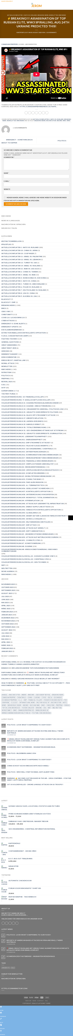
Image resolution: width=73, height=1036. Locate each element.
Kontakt (40, 1001)
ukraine (39, 708)
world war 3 (7, 710)
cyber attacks (7, 320)
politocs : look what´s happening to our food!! (29, 725)
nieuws (59, 120)
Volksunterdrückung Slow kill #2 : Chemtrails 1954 (25, 559)
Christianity (7, 314)
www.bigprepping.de (26, 710)
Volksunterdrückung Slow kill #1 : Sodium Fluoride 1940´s (28, 556)
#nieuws (31, 695)
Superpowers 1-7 (8, 391)
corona (37, 697)
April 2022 (5, 642)
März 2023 (5, 608)
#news (24, 695)
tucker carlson (28, 708)
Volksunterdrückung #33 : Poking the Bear (21, 479)
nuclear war (35, 705)
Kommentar (9, 157)
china (30, 697)
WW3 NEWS (62, 15)
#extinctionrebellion (11, 241)
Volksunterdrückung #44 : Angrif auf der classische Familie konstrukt (34, 516)
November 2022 (8, 621)
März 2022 (5, 645)
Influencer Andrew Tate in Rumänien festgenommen (35, 668)
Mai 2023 (5, 602)
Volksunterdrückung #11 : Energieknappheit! (22, 439)
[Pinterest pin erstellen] (36, 112)
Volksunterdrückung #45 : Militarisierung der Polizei (25, 522)
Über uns (28, 1001)
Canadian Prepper (9, 44)
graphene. (6, 702)
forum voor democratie (53, 700)
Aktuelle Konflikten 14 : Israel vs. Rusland (20, 266)
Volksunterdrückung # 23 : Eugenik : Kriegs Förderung (26, 406)
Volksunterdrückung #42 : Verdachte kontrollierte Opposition (31, 510)
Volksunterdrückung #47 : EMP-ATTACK (19, 525)
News (34, 1001)
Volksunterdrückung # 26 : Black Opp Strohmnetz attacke (28, 415)
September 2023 (8, 590)
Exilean (4, 678)
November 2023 (8, 584)
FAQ (46, 1001)
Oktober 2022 (7, 624)
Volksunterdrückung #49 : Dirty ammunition (22, 531)
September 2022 (8, 627)
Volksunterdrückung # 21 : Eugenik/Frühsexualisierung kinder (30, 403)
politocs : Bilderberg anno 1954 (21, 753)
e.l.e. (20, 700)
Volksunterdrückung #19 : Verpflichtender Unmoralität (27, 464)
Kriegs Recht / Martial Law (13, 360)
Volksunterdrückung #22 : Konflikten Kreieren (23, 473)
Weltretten (6, 568)
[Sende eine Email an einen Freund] (33, 112)
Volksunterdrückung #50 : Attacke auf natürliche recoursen (29, 537)
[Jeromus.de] (36, 6)
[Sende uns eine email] (13, 923)
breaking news (40, 120)
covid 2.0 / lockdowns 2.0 (12, 317)
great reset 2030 (8, 348)
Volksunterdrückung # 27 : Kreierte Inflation (22, 418)
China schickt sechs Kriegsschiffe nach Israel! (28, 766)
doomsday (58, 697)
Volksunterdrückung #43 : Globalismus (19, 513)
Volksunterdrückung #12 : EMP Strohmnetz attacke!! (26, 442)
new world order (14, 705)
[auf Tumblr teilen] (43, 112)
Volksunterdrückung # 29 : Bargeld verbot (21, 424)
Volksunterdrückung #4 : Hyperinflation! (20, 500)
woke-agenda (7, 571)
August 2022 (6, 630)
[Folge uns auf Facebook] (3, 923)
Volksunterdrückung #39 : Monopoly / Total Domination (27, 497)
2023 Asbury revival (43, 695)
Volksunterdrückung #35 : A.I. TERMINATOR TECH (22, 485)
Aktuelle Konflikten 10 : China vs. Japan (19, 250)
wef (49, 708)
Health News (7, 683)
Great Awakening (9, 345)
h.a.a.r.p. (14, 702)
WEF (3, 565)
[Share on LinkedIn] (40, 112)
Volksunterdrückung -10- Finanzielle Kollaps (22, 397)
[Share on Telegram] (46, 112)
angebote (5, 968)
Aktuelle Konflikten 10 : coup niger (17, 253)
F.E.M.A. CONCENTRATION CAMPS (14, 336)
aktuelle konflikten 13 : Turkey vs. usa (19, 262)
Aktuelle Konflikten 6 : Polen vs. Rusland (20, 287)
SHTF (3, 387)
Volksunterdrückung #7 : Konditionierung (21, 543)
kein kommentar (8, 357)
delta (50, 697)
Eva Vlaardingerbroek (11, 330)
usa (44, 708)
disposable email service (12, 672)
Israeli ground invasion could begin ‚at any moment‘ (35, 678)
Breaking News (43, 15)
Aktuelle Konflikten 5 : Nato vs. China (18, 281)
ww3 (68, 120)
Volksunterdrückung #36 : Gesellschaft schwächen (25, 488)
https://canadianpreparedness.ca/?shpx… (38, 106)
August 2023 (6, 593)
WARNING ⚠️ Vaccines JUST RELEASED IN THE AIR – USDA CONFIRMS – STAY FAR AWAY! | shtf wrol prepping (39, 779)
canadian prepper (8, 697)
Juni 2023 (5, 599)
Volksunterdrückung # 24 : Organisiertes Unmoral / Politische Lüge (32, 409)
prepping (59, 705)
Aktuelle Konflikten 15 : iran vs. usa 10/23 (20, 269)
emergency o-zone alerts (13, 323)
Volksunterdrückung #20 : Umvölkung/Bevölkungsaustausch (30, 470)
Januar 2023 (6, 615)
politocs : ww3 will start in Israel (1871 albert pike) (30, 772)
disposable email (9, 662)
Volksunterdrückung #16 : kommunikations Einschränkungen (29, 455)
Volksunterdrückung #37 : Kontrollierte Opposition (26, 491)
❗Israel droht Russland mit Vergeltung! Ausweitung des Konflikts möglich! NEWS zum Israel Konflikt (33, 673)
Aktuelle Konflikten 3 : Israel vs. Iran (18, 275)
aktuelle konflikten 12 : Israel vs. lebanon (20, 259)
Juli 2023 (5, 596)
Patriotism (6, 372)
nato (65, 702)
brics (3, 308)
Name (6, 173)
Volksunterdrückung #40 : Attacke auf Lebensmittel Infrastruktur (32, 503)
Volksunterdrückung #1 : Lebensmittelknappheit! (24, 436)
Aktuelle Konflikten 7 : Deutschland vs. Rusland (23, 290)
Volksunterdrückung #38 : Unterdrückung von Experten (27, 494)
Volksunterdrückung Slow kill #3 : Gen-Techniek (23, 562)
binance (5, 668)
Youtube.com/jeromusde (41, 713)
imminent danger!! (9, 354)
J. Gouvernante (51, 32)
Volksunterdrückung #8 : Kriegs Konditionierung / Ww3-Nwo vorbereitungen (29, 550)
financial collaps (35, 700)
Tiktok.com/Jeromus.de (11, 708)
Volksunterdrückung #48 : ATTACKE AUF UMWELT (23, 528)
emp (25, 700)
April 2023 (5, 605)
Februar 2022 (7, 648)
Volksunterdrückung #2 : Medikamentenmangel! (23, 467)
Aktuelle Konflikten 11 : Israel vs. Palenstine (21, 256)
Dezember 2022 (7, 618)
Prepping (5, 378)
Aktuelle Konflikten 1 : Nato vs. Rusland (22, 15)
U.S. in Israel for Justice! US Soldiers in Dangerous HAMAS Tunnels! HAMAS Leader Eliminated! (33, 663)
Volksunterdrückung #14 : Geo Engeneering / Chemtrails (27, 449)
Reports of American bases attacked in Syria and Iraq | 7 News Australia (35, 732)
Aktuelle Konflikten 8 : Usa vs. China (18, 293)
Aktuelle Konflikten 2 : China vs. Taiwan (19, 272)
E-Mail (7, 181)
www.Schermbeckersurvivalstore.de (16, 713)
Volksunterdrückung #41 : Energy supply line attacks (26, 507)
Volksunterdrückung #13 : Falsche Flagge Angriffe (24, 445)
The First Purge (8, 394)
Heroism (5, 351)
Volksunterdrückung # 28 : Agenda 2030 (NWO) (22, 421)
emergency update (9, 327)
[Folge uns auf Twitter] (10, 923)
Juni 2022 (5, 636)
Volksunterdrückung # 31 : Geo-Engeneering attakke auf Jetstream (32, 430)
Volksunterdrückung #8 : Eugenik (16, 546)
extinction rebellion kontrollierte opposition (23, 333)
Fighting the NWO (9, 339)
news (4, 705)
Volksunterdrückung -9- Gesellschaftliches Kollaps (25, 400)
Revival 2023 (6, 381)
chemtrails (21, 697)
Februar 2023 (7, 612)
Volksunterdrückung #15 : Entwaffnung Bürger (23, 452)
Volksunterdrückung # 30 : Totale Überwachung (23, 427)
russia (67, 705)
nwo (64, 120)
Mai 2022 (5, 639)
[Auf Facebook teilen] (26, 112)
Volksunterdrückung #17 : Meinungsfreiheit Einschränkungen (29, 458)
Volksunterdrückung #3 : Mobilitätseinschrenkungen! (26, 476)
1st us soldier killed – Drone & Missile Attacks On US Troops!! (35, 784)
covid (44, 697)
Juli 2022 (5, 633)
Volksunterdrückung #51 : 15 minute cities (20, 540)
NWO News (6, 369)
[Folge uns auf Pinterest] (16, 923)
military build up (43, 702)
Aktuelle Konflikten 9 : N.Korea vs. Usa (19, 296)
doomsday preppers (9, 700)
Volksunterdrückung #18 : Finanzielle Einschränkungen (27, 461)
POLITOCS (5, 375)
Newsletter (53, 15)
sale (12, 968)
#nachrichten (14, 695)
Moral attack (7, 363)
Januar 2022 (6, 651)
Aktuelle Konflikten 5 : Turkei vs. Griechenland (23, 284)
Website (7, 189)
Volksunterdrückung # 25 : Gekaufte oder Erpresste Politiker (29, 412)
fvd (65, 700)
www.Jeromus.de (42, 710)
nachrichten (51, 120)
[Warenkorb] (71, 6)
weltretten (57, 708)
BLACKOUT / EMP (8, 302)
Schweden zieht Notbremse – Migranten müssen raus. (31, 747)
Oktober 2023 (7, 587)
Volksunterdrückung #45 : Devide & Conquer (21, 519)
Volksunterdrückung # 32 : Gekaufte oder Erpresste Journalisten (31, 433)
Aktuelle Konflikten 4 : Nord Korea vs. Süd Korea (23, 278)
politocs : (62, 141)
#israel (4, 695)
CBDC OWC (6, 311)
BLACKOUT (6, 299)
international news (27, 702)
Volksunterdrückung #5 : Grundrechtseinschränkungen (27, 534)
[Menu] (2, 6)
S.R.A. (3, 384)
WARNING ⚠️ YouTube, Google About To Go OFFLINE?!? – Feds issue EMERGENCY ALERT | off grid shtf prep (35, 684)
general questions (10, 342)
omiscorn (50, 705)
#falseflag (6, 244)
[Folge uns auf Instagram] (6, 923)
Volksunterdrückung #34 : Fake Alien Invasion (22, 482)
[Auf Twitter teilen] (29, 112)
